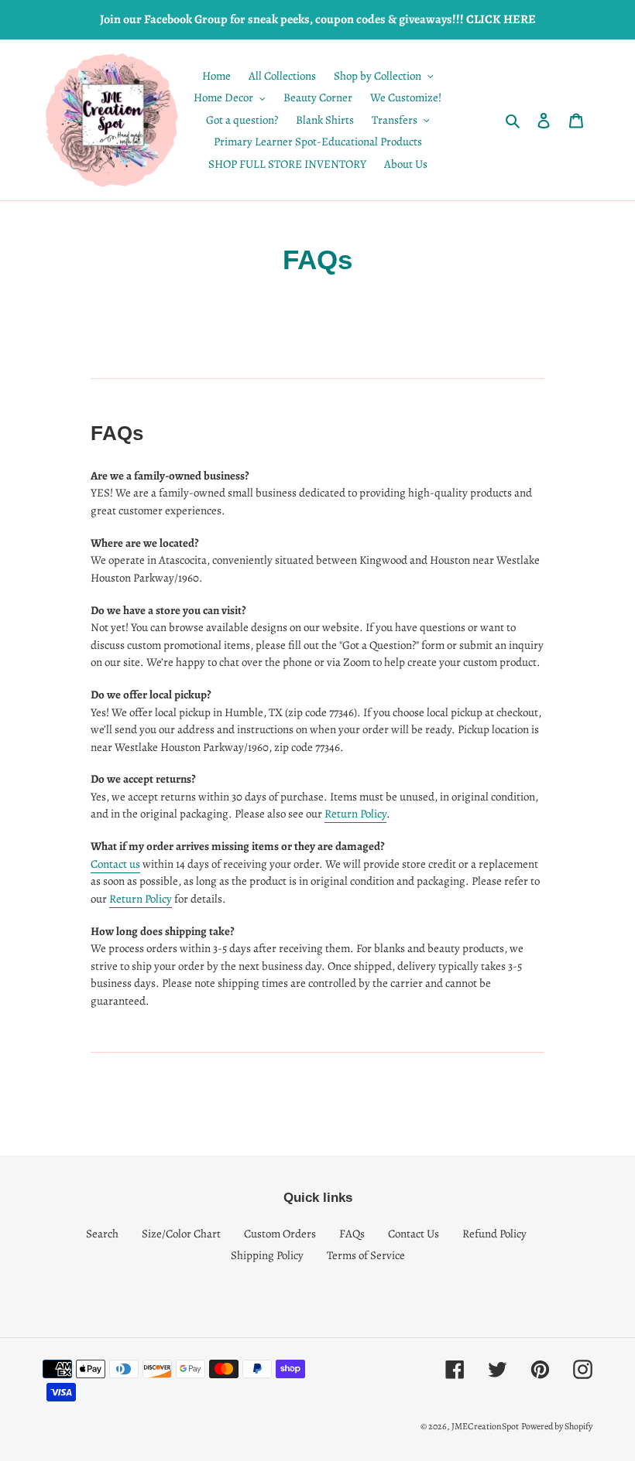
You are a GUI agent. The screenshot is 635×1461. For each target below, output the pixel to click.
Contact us (115, 864)
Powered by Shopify (556, 1426)
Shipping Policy (267, 1255)
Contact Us (413, 1233)
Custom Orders (280, 1233)
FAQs (352, 1233)
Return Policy (355, 813)
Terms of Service (366, 1255)
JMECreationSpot (485, 1426)
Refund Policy (494, 1233)
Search (102, 1233)
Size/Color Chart (181, 1233)
